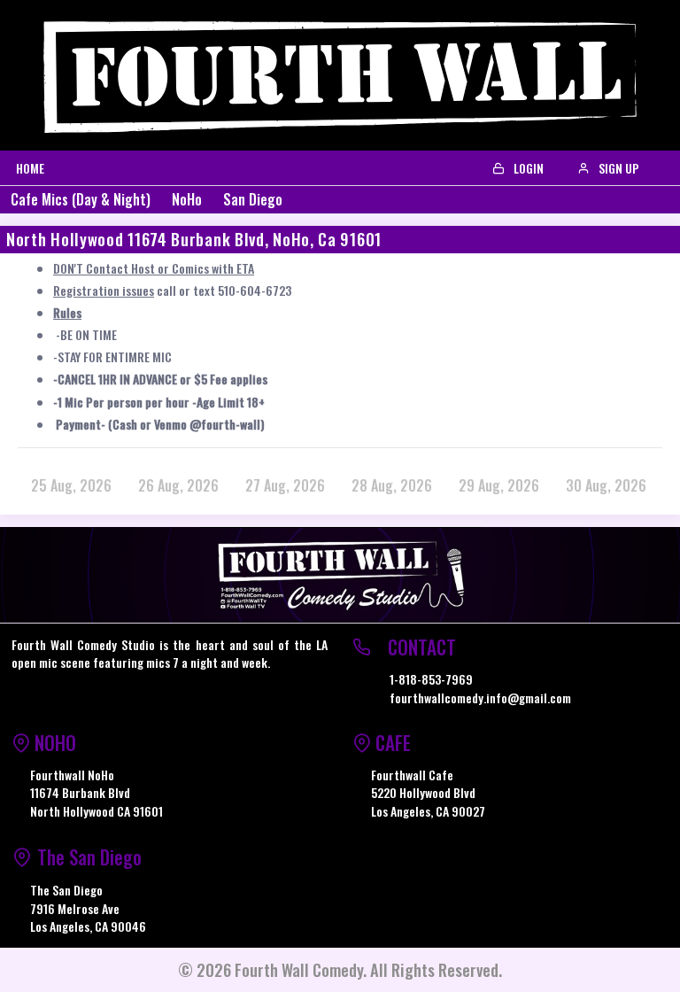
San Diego (252, 199)
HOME (30, 168)
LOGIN (527, 168)
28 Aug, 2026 (392, 485)
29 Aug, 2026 (499, 485)
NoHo (187, 199)
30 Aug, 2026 (606, 485)
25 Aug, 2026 (71, 485)
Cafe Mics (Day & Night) (81, 199)
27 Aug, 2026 (285, 485)
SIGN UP (617, 168)
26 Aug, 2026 (178, 485)
